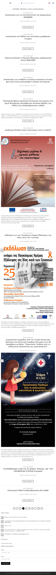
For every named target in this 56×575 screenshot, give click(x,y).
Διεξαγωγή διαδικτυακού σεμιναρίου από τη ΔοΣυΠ (28, 130)
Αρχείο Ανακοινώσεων (7, 546)
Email (2, 556)
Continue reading (28, 27)
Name (2, 549)
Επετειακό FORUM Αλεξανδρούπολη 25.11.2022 (28, 490)
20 (38, 508)
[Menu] (10, 3)
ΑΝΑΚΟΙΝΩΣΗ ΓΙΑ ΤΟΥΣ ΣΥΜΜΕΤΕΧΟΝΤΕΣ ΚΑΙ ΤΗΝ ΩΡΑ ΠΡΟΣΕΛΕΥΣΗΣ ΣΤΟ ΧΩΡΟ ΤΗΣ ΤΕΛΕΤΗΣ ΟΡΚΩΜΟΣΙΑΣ (28, 521)
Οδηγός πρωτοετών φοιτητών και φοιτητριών (16, 517)
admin (35, 21)
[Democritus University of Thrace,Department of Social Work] (28, 3)
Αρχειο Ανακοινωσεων (28, 12)
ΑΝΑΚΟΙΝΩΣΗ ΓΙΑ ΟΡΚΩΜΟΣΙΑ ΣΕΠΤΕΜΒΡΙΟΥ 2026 (17, 534)
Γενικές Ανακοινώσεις (6, 543)
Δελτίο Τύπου (8, 525)
